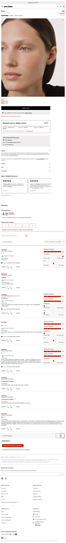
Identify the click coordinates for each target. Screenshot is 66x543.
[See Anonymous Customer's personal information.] (15, 381)
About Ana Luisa (5, 485)
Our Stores (35, 488)
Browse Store (28, 113)
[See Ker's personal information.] (5, 325)
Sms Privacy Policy (44, 540)
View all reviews (5, 195)
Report (18, 267)
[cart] (64, 6)
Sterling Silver (22, 460)
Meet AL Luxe (4, 493)
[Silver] (6, 102)
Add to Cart (25, 108)
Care (2, 167)
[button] (5, 225)
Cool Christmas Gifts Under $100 (40, 462)
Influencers (4, 523)
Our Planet (3, 491)
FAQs (2, 511)
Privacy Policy (17, 540)
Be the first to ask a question (13, 445)
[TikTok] (6, 478)
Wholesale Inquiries (37, 499)
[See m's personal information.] (4, 353)
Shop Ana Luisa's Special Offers (8, 502)
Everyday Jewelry (28, 462)
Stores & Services (37, 485)
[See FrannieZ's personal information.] (8, 277)
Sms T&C (31, 540)
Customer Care (5, 508)
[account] (60, 6)
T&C (22, 540)
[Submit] (62, 474)
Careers (3, 499)
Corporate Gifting (37, 496)
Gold (49, 460)
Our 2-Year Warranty (6, 520)
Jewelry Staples (34, 459)
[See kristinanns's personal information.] (9, 298)
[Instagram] (2, 478)
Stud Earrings (39, 460)
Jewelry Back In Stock (53, 459)
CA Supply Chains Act (53, 540)
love (32, 184)
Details (3, 163)
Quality (3, 150)
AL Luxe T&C (36, 540)
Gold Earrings (14, 460)
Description (4, 171)
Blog (2, 496)
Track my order (4, 514)
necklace (10, 186)
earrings (7, 184)
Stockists (35, 493)
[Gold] (2, 102)
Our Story (3, 488)
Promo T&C (26, 540)
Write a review (19, 15)
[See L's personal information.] (3, 253)
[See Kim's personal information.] (5, 417)
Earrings (45, 460)
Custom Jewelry (36, 491)
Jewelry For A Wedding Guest (8, 462)
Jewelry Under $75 (6, 460)
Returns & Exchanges (6, 517)
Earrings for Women (31, 460)
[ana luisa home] (8, 6)
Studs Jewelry (20, 462)
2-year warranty (40, 158)
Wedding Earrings (43, 459)
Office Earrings (26, 459)
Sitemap (12, 540)
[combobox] (56, 241)
